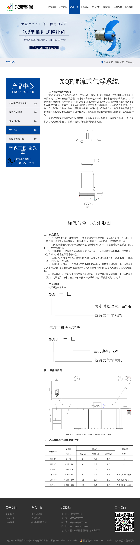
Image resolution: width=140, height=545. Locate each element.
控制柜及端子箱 (16, 139)
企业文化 (10, 518)
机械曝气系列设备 (18, 103)
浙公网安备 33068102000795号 (97, 540)
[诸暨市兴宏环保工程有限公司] (20, 7)
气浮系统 (13, 130)
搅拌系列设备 (15, 112)
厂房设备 (85, 7)
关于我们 (63, 7)
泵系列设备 (14, 121)
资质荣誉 (107, 7)
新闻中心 (96, 7)
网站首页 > (120, 62)
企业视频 (10, 522)
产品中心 (74, 7)
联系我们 (129, 7)
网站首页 (52, 7)
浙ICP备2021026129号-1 (67, 540)
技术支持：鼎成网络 (124, 540)
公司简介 (10, 514)
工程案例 (118, 7)
